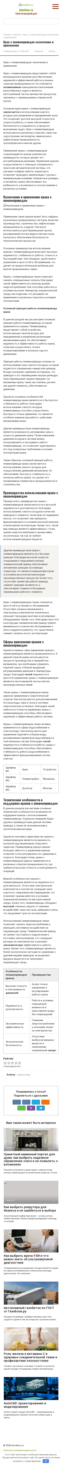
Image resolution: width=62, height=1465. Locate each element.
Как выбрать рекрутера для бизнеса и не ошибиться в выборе (30, 1208)
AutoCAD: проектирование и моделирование (25, 1405)
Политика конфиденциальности (19, 1450)
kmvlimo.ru (26, 10)
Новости (38, 51)
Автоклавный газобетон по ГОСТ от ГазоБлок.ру (29, 1309)
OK (45, 1461)
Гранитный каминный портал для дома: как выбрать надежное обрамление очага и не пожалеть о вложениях (31, 1159)
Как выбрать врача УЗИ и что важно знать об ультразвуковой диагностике (28, 1259)
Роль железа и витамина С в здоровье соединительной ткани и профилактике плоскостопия (30, 1357)
